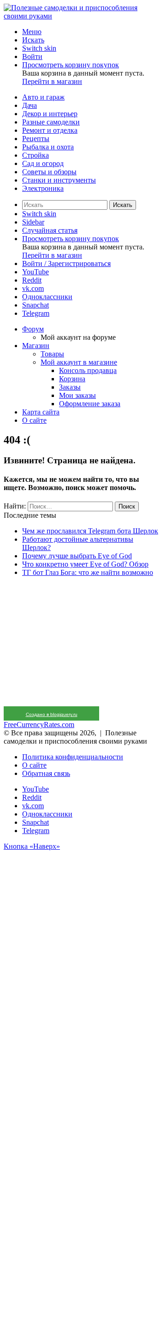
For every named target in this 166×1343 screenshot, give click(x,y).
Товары (52, 354)
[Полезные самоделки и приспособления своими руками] (83, 16)
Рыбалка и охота (48, 147)
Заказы (70, 387)
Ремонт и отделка (49, 130)
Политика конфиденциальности (72, 757)
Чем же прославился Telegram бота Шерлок (90, 531)
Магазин (35, 345)
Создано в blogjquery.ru (51, 714)
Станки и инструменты (59, 180)
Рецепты (35, 138)
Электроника (43, 188)
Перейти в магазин (52, 81)
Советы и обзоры (49, 172)
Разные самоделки (51, 122)
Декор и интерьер (49, 114)
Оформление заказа (89, 404)
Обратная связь (46, 773)
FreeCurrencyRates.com (39, 724)
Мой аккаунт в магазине (79, 362)
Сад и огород (43, 163)
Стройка (35, 155)
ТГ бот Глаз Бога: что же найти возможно (87, 572)
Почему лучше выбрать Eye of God (77, 556)
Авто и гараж (43, 97)
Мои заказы (77, 395)
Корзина (72, 379)
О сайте (34, 420)
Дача (29, 105)
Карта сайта (40, 412)
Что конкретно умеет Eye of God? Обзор (85, 564)
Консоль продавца (88, 370)
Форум (33, 329)
